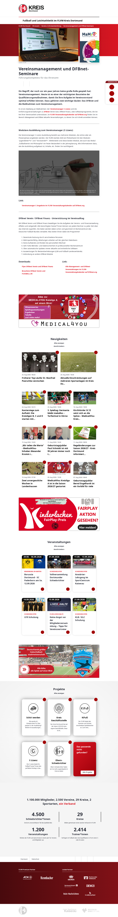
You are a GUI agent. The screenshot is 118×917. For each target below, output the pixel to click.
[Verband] (111, 100)
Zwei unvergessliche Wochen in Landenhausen (32, 483)
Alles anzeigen (59, 343)
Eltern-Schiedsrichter (59, 761)
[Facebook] (20, 83)
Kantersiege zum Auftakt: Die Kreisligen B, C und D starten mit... (32, 414)
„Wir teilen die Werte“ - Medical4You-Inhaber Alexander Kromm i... (33, 449)
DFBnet (47, 112)
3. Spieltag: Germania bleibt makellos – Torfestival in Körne (58, 413)
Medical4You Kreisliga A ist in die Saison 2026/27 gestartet (59, 483)
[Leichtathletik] (111, 93)
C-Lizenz (33, 760)
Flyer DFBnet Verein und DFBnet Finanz (37, 266)
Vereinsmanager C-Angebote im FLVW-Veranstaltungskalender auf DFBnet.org (53, 205)
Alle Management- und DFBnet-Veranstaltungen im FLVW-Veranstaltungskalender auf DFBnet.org (81, 269)
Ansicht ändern (59, 346)
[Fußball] (111, 87)
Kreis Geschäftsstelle (59, 719)
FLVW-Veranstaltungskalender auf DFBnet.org (68, 114)
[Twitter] (26, 83)
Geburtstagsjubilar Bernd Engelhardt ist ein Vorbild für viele (83, 483)
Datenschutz (35, 859)
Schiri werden (33, 717)
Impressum (24, 859)
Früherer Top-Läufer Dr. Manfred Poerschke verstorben (38, 379)
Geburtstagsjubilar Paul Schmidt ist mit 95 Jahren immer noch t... (59, 449)
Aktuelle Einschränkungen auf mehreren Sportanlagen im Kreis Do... (77, 381)
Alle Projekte (87, 772)
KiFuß (85, 717)
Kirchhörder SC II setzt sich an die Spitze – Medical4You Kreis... (83, 414)
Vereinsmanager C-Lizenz (60, 109)
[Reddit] (33, 83)
